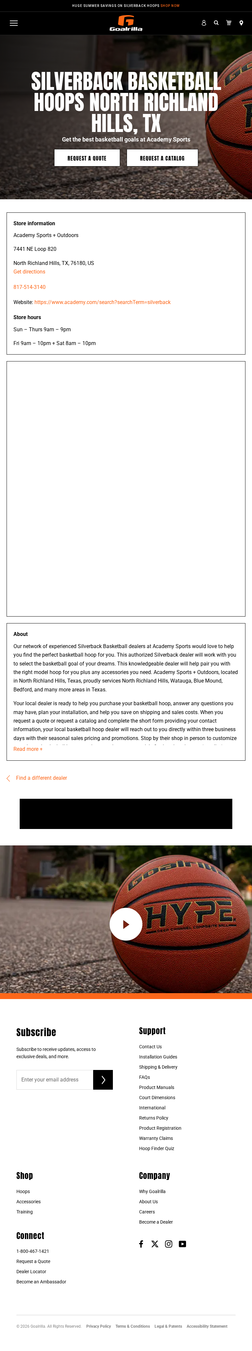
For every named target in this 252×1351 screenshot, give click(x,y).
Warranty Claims (156, 1138)
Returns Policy (153, 1118)
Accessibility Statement (207, 1326)
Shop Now (170, 6)
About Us (148, 1201)
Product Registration (160, 1128)
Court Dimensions (157, 1097)
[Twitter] (154, 1244)
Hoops (23, 1191)
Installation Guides (158, 1056)
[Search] (216, 23)
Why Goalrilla (152, 1191)
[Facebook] (141, 1244)
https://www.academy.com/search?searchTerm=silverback (102, 302)
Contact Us (150, 1046)
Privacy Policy (98, 1326)
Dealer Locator (31, 1271)
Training (24, 1211)
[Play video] (126, 924)
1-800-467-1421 (32, 1251)
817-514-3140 (29, 287)
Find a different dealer (41, 778)
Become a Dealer (156, 1222)
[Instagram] (168, 1244)
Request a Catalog (162, 157)
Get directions (29, 272)
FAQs (144, 1077)
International (152, 1107)
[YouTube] (182, 1244)
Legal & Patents (168, 1326)
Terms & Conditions (133, 1326)
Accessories (28, 1201)
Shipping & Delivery (158, 1067)
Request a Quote (87, 157)
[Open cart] (228, 23)
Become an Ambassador (41, 1281)
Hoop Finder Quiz (156, 1148)
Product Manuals (156, 1087)
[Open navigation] (14, 23)
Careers (147, 1211)
